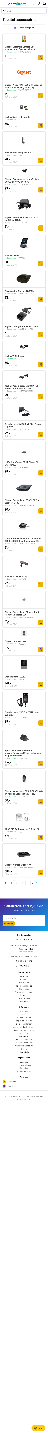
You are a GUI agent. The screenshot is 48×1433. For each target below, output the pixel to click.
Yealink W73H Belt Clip (16, 576)
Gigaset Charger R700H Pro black (21, 326)
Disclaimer (24, 1036)
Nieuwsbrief (24, 1052)
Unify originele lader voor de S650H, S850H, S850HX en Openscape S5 (23, 539)
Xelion (24, 1048)
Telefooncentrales (24, 985)
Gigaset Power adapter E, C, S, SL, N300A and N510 (22, 218)
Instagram (11, 1081)
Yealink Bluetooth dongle (17, 117)
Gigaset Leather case (15, 641)
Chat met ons (26, 960)
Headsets (24, 976)
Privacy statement (24, 1039)
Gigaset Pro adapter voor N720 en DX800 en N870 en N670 (22, 180)
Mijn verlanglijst (24, 1071)
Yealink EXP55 (12, 255)
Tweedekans (24, 1001)
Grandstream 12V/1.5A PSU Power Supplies (22, 713)
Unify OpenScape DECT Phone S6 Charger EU (21, 463)
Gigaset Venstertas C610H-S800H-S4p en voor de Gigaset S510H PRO (24, 792)
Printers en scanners (24, 992)
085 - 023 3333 (26, 965)
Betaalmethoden (24, 1017)
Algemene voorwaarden (24, 1030)
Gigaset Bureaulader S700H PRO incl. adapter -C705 (23, 501)
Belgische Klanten (24, 1023)
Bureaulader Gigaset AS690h (19, 291)
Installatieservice (24, 1042)
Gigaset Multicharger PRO (18, 864)
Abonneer (8, 923)
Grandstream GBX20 (15, 676)
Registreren (24, 1062)
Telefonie (24, 979)
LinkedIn (11, 1086)
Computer (24, 995)
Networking (24, 982)
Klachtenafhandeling (24, 1045)
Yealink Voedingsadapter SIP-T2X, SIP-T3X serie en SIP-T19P (22, 387)
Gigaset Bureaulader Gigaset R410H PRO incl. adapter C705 (22, 613)
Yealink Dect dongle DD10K (18, 152)
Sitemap (24, 1033)
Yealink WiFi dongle (14, 356)
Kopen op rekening (24, 1020)
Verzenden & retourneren (24, 1027)
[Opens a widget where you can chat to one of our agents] (38, 1428)
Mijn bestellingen (24, 1065)
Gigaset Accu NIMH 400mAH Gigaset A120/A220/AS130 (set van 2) (23, 86)
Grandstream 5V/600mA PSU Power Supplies (23, 425)
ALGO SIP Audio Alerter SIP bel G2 (22, 829)
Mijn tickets (24, 1068)
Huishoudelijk (24, 998)
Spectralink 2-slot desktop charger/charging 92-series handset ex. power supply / (23, 753)
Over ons (24, 1011)
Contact (24, 1014)
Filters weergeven (26, 27)
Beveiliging (24, 989)
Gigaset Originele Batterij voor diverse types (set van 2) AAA (20, 48)
